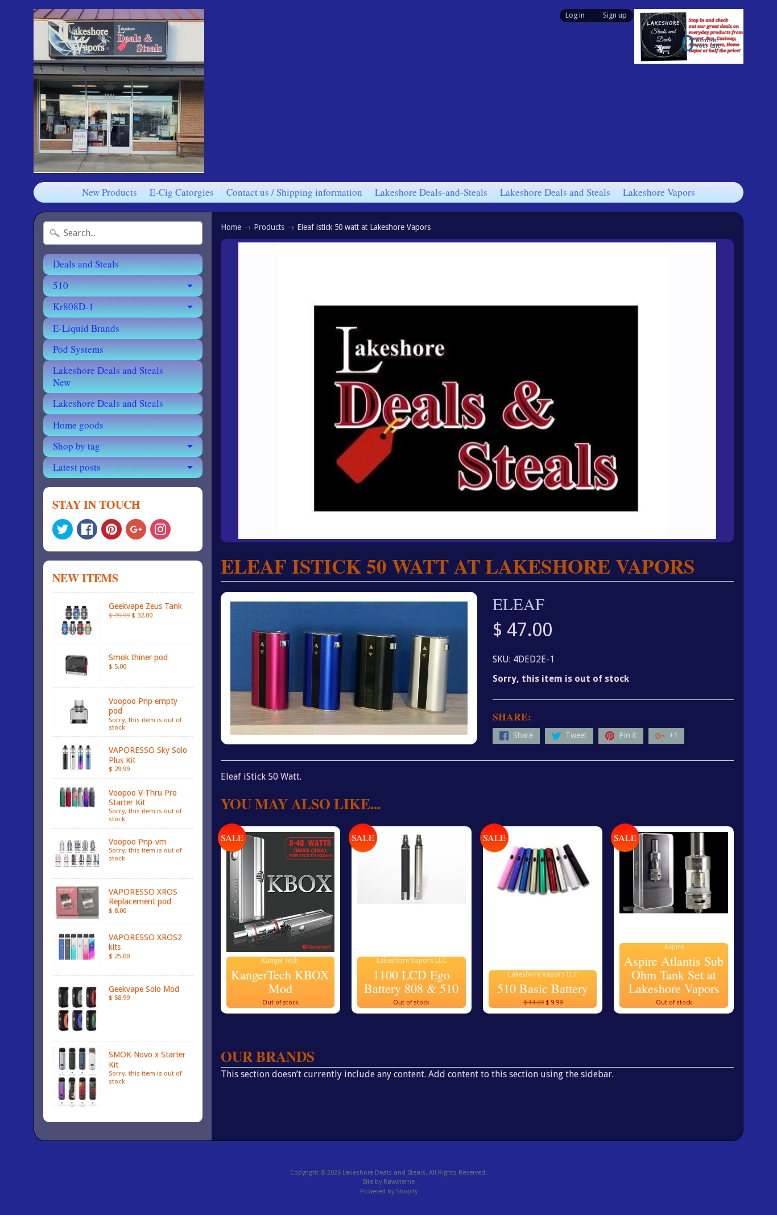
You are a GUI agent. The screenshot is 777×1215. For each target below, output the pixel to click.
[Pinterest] (111, 529)
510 (60, 285)
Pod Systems (78, 349)
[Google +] (136, 529)
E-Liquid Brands (86, 328)
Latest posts (77, 466)
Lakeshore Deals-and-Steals (431, 192)
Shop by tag (76, 445)
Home (231, 227)
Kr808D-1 (73, 306)
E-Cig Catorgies (182, 192)
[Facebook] (87, 529)
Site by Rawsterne (388, 1181)
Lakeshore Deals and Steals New (108, 376)
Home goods (78, 424)
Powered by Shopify (389, 1191)
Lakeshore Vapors (659, 192)
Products (269, 227)
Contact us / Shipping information (294, 192)
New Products (109, 192)
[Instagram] (160, 529)
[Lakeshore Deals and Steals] (119, 91)
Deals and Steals (86, 263)
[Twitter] (62, 529)
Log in (575, 15)
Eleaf (518, 604)
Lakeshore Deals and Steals (555, 192)
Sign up (615, 15)
